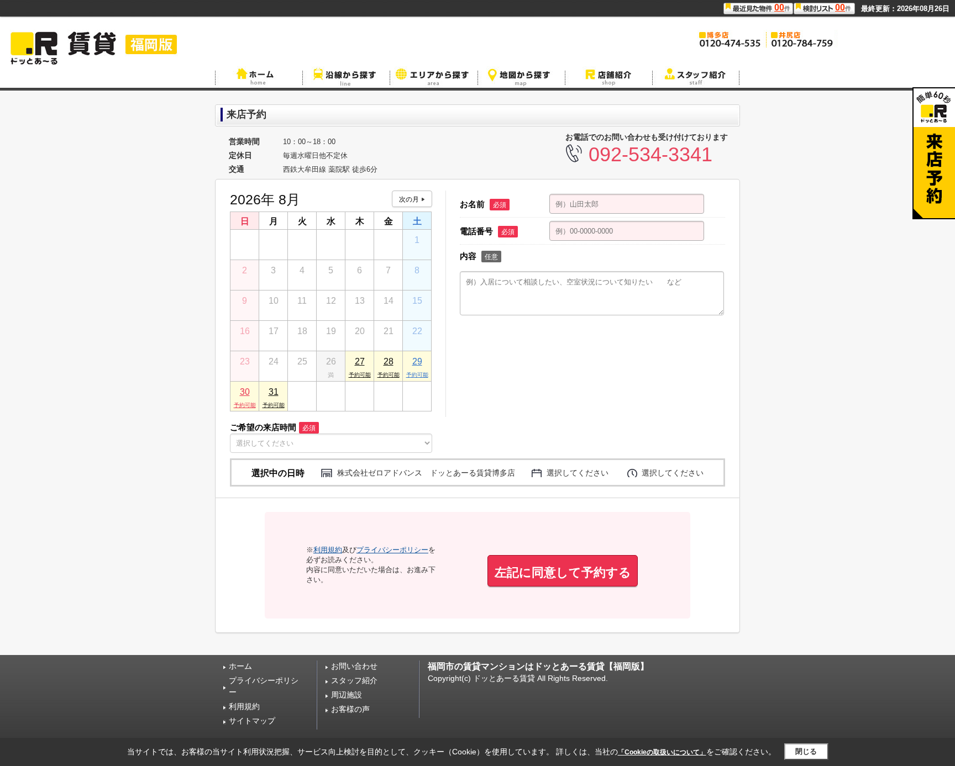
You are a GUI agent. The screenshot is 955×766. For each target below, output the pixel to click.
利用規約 (327, 550)
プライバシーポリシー (392, 550)
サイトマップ (252, 720)
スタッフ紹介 (354, 680)
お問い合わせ (354, 666)
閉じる (806, 751)
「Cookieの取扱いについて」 (662, 752)
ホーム (240, 666)
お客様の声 (350, 709)
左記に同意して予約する (563, 572)
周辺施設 (346, 694)
